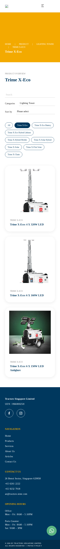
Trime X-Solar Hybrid (43, 140)
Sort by (8, 112)
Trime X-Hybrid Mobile (17, 140)
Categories (10, 103)
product (23, 44)
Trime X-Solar (13, 147)
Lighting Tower (45, 44)
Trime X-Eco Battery (42, 125)
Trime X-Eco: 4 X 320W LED (27, 224)
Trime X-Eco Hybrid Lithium (19, 132)
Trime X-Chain (14, 154)
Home (8, 44)
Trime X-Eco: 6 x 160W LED (27, 295)
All (9, 125)
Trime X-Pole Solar (34, 147)
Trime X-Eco (22, 125)
